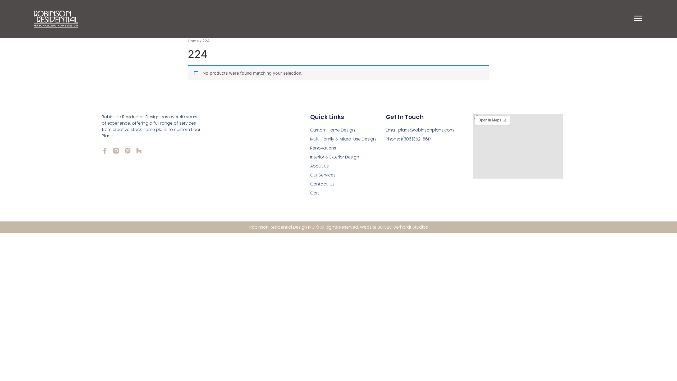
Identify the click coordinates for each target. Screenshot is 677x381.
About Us (319, 166)
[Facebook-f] (105, 151)
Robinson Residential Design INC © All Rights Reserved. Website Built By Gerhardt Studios (338, 227)
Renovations (323, 148)
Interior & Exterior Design (334, 157)
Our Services (323, 175)
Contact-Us (322, 184)
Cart (314, 193)
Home (193, 41)
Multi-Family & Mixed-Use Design (343, 139)
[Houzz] (139, 151)
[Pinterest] (128, 151)
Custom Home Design (332, 130)
